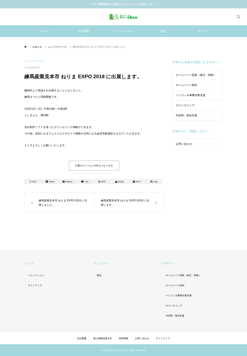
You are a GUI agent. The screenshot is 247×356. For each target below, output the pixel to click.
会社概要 (83, 31)
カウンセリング (185, 105)
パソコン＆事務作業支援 (190, 95)
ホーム (44, 31)
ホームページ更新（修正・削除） (196, 75)
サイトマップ (35, 285)
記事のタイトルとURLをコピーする (94, 165)
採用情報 (123, 338)
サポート (202, 31)
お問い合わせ (184, 144)
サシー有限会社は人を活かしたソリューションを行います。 (123, 4)
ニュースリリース (33, 61)
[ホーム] (25, 47)
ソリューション (123, 31)
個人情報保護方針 (102, 338)
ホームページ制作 (186, 85)
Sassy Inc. (120, 350)
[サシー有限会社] (124, 16)
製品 (163, 31)
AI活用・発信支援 (186, 115)
